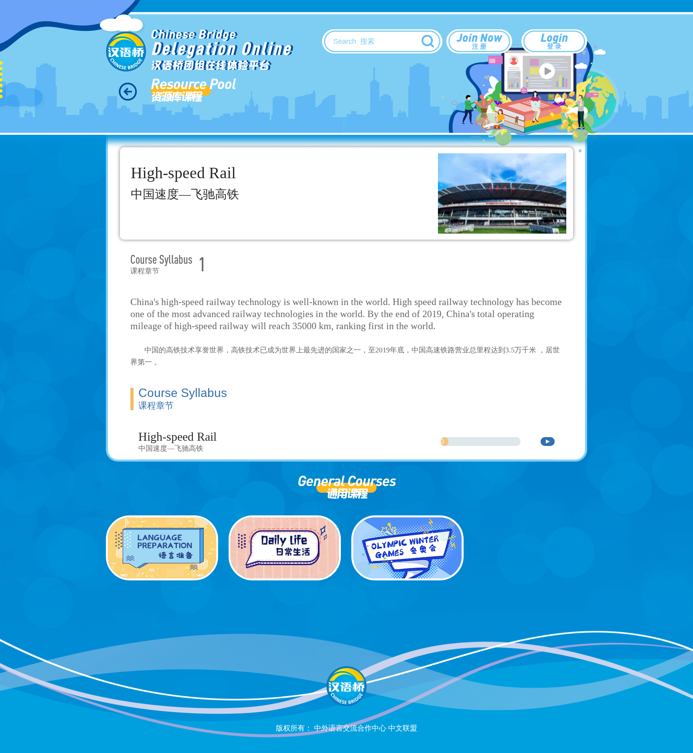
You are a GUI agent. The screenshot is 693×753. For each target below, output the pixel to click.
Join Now (479, 40)
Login (554, 40)
